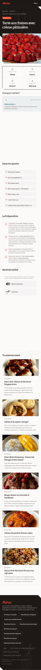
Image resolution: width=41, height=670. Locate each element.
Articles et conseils (10, 614)
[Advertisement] (20, 135)
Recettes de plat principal (28, 624)
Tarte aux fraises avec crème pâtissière (14, 14)
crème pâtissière (24, 236)
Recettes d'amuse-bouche (12, 643)
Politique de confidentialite (22, 648)
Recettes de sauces (10, 638)
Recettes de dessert (10, 629)
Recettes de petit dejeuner (12, 633)
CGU (5, 648)
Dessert (12, 11)
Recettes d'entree (9, 624)
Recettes (5, 11)
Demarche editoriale (12, 655)
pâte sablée (23, 223)
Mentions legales (11, 652)
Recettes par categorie (28, 614)
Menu (36, 3)
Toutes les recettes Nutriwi (13, 619)
